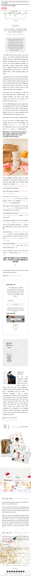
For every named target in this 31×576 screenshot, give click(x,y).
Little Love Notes (9, 346)
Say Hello (9, 565)
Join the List (25, 565)
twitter (16, 129)
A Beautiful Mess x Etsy (14, 275)
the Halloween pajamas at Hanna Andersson (15, 222)
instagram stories (21, 101)
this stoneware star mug (12, 238)
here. (19, 50)
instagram (18, 125)
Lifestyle (15, 25)
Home (4, 565)
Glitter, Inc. (15, 11)
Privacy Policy (15, 568)
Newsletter (21, 553)
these (22, 224)
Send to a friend (9, 358)
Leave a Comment (20, 34)
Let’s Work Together (16, 565)
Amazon (25, 215)
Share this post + (9, 361)
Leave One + (24, 426)
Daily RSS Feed (11, 553)
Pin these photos (9, 356)
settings (14, 5)
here (15, 247)
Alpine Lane (24, 573)
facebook (8, 129)
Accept (4, 8)
